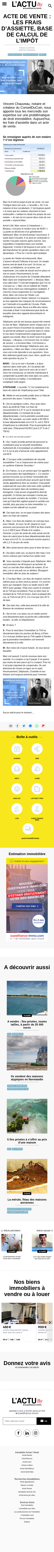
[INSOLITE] (16, 788)
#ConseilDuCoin (15, 54)
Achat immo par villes (27, 1495)
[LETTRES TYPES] (37, 788)
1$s (18, 1433)
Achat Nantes (27, 1455)
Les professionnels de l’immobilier (27, 1512)
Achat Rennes (27, 1459)
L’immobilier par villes (27, 1509)
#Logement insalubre (17, 1212)
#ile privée (17, 1149)
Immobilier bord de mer (27, 1492)
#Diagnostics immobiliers (19, 1209)
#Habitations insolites (17, 1089)
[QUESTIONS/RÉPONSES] (28, 828)
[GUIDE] (37, 768)
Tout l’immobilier (27, 1505)
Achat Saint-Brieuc (27, 1469)
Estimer (27, 1522)
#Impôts (42, 54)
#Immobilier (17, 1034)
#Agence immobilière (17, 1086)
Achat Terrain (27, 1489)
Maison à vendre (27, 1485)
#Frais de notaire (30, 54)
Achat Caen (27, 1462)
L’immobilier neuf (27, 1515)
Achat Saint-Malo (27, 1472)
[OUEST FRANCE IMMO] (37, 808)
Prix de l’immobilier (27, 1519)
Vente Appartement (27, 1482)
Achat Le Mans (27, 1465)
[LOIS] (16, 808)
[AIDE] (37, 748)
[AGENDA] (16, 748)
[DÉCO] (16, 768)
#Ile (9, 1034)
